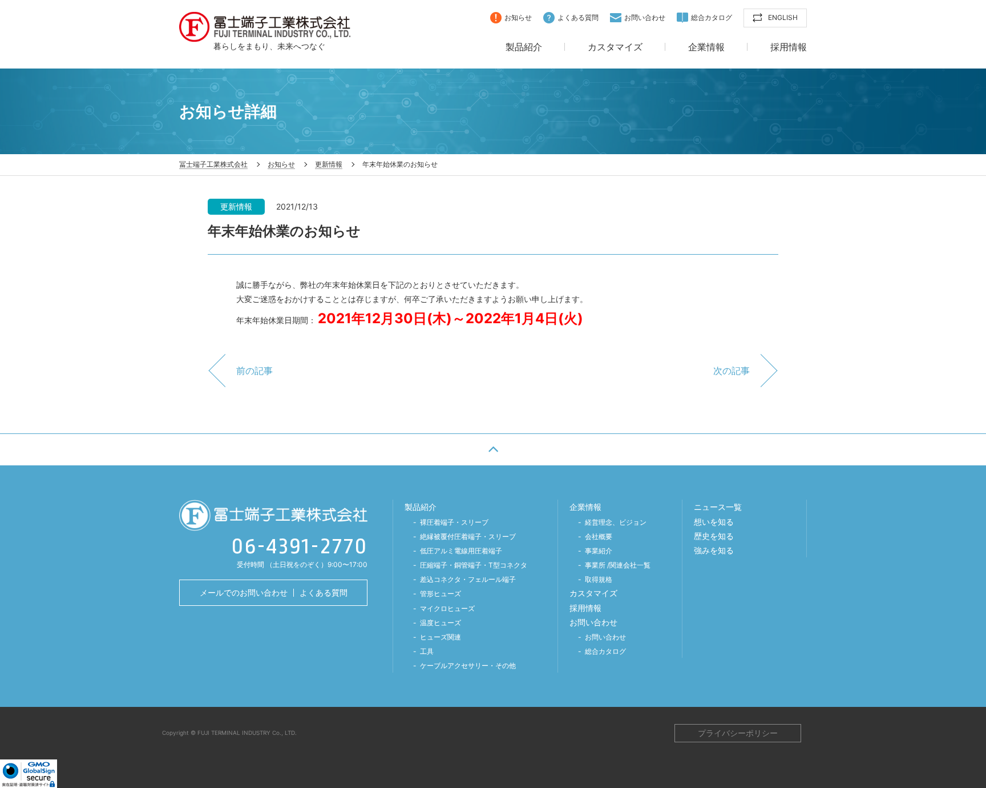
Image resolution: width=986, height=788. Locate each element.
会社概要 (598, 536)
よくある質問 (578, 17)
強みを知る (714, 550)
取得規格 (598, 579)
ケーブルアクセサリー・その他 (468, 665)
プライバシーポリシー (738, 733)
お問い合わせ (644, 17)
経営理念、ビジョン (615, 522)
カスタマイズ (615, 47)
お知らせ (518, 17)
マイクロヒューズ (447, 608)
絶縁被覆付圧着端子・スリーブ (468, 536)
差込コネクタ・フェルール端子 (468, 579)
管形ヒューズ (440, 593)
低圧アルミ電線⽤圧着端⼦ (461, 550)
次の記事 (731, 370)
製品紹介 (524, 47)
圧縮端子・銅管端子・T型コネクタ (473, 565)
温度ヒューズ (440, 622)
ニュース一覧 (718, 507)
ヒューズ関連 (440, 637)
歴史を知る (714, 536)
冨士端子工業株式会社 (264, 26)
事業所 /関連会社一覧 (617, 565)
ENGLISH (783, 17)
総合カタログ (711, 17)
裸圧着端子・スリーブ (454, 522)
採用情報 (788, 47)
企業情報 (706, 47)
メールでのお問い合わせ (244, 592)
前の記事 (254, 370)
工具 (427, 651)
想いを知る (714, 521)
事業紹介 (598, 550)
